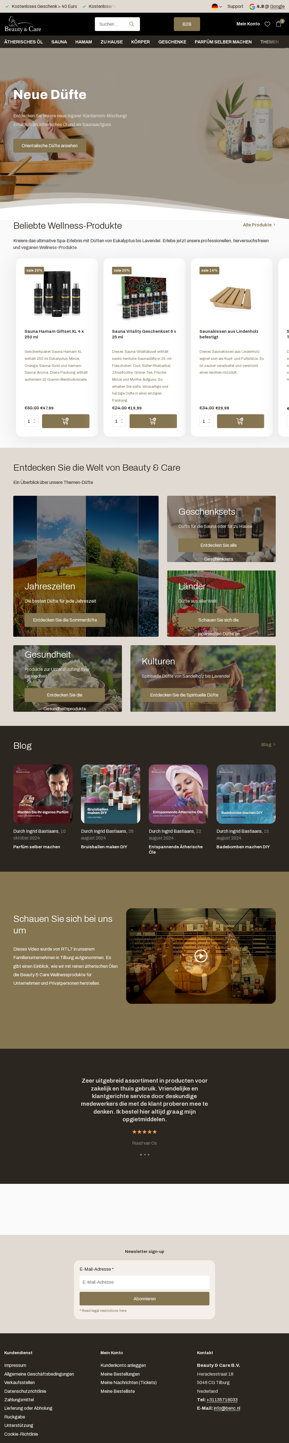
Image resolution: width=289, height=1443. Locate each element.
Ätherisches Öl (23, 41)
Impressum (15, 1365)
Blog (266, 744)
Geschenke (172, 41)
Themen (269, 41)
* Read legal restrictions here (103, 1311)
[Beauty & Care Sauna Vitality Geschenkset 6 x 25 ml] (144, 296)
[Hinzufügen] (65, 421)
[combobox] (117, 24)
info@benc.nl (227, 1408)
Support (235, 6)
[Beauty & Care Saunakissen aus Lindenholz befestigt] (232, 296)
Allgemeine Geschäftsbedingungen (39, 1374)
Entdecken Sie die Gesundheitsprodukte (64, 697)
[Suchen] (132, 24)
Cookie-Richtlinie (21, 1434)
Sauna (59, 41)
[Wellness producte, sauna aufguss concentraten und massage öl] (32, 24)
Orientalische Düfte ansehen (50, 145)
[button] (141, 1155)
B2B (187, 24)
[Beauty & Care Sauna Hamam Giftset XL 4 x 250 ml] (57, 296)
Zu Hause (111, 41)
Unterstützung (18, 1425)
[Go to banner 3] (221, 603)
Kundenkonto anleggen (123, 1365)
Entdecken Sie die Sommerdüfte (65, 620)
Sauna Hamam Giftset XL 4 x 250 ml (54, 334)
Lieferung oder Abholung (28, 1408)
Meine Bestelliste (117, 1391)
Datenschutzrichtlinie (25, 1391)
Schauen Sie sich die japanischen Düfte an (219, 622)
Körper (140, 41)
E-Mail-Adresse (97, 1269)
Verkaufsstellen (19, 1382)
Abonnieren (144, 1298)
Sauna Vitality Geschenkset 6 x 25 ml (144, 334)
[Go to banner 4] (67, 678)
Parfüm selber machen (223, 41)
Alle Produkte (257, 224)
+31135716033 (222, 1399)
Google (277, 6)
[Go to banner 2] (221, 529)
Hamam (83, 41)
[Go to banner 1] (86, 566)
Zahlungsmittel (19, 1399)
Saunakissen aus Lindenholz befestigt (229, 334)
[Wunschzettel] (267, 24)
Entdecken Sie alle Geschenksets (218, 547)
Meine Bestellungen (120, 1374)
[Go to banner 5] (203, 678)
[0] (277, 24)
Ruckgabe (14, 1417)
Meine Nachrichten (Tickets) (128, 1382)
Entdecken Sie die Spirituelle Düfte (184, 695)
